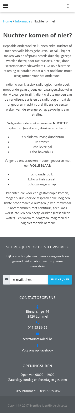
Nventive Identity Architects (48, 405)
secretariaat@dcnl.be (37, 339)
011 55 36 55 (37, 327)
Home (7, 21)
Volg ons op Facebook (37, 350)
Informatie (22, 21)
